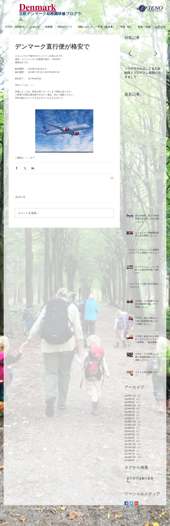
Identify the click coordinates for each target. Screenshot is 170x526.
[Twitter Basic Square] (131, 503)
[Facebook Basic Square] (126, 503)
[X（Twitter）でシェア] (24, 168)
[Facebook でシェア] (16, 168)
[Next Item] (155, 53)
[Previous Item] (129, 53)
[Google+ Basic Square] (136, 503)
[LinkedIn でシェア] (32, 168)
